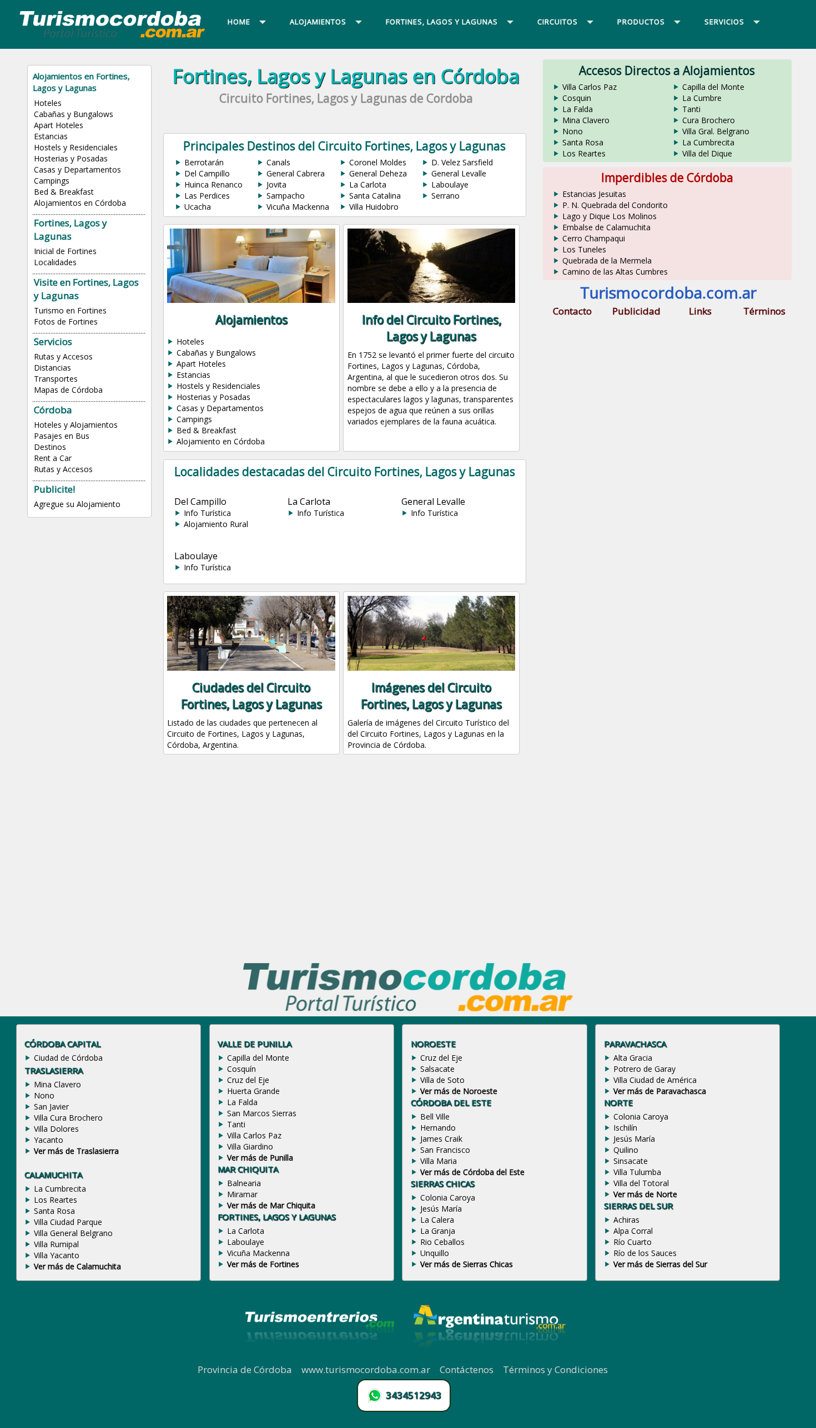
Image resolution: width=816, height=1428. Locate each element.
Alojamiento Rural (216, 524)
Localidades (55, 262)
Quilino (625, 1150)
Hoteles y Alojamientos (76, 424)
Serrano (445, 195)
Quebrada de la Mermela (607, 260)
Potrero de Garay (644, 1069)
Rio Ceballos (442, 1242)
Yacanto (48, 1140)
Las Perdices (207, 195)
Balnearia (244, 1183)
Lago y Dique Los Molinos (609, 216)
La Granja (437, 1231)
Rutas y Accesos (63, 356)
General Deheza (378, 173)
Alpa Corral (633, 1231)
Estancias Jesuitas (594, 194)
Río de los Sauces (645, 1253)
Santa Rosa (582, 142)
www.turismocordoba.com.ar (365, 1369)
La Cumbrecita (708, 142)
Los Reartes (584, 153)
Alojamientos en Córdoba (80, 203)
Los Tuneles (584, 249)
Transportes (56, 378)
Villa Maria (438, 1161)
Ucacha (197, 206)
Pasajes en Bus (61, 436)
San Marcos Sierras (261, 1113)
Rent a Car (53, 458)
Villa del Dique (707, 153)
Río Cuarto (632, 1242)
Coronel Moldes (377, 162)
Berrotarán (204, 162)
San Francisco (445, 1150)
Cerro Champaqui (593, 238)
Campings (51, 180)
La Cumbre (702, 98)
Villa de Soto (442, 1080)
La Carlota (367, 184)
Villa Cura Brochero (68, 1117)
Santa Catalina (375, 195)
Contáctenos (466, 1369)
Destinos (50, 447)
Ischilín (625, 1127)
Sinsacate (630, 1161)
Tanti (691, 109)
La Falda (577, 109)
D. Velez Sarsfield (462, 162)
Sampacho (285, 195)
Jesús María (441, 1208)
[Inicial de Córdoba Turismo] (112, 37)
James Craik (441, 1138)
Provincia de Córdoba (245, 1369)
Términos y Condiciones (555, 1369)
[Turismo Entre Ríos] (319, 1357)
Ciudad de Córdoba (68, 1057)
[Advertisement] (345, 860)
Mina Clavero (586, 120)
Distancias (52, 367)
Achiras (626, 1219)
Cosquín (241, 1069)
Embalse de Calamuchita (606, 227)
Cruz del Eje (248, 1080)
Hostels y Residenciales (76, 147)
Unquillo (434, 1253)
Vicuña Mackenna (297, 206)
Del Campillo (207, 173)
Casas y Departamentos (77, 169)
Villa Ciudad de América (655, 1080)
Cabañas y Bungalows (73, 114)
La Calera (437, 1219)
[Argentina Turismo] (488, 1357)
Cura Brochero (708, 120)
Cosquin (576, 98)
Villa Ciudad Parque (68, 1222)
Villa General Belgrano (73, 1233)
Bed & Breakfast (64, 191)
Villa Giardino (250, 1146)
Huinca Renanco (213, 184)
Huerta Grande (253, 1091)
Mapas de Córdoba (68, 389)
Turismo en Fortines (70, 310)
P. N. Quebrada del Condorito (615, 205)
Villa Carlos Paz (589, 87)
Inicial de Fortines (65, 251)
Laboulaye (450, 184)
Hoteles (48, 103)
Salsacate (437, 1069)
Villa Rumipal (56, 1244)
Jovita (276, 184)
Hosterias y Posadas (71, 158)
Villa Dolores (56, 1128)
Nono (572, 131)
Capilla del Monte (713, 87)
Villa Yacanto (56, 1255)
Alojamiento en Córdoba (221, 441)
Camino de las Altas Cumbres (615, 271)
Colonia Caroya (447, 1197)
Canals (278, 162)
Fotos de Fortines (66, 321)
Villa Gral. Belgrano (715, 131)
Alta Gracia (632, 1057)
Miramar (242, 1194)
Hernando (438, 1127)
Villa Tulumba (637, 1172)
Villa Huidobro (374, 206)
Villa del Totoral (641, 1183)
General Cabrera (295, 173)
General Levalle (458, 173)
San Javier (51, 1106)
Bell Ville (435, 1116)
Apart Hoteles (58, 125)
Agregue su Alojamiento (77, 504)
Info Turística (207, 513)
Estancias (51, 136)
